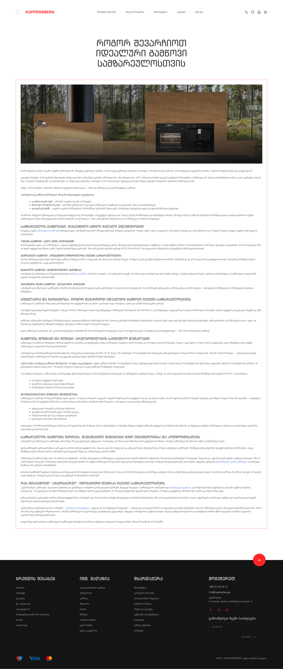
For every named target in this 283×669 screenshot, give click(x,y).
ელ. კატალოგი (23, 603)
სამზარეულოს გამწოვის (48, 230)
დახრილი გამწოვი (78, 273)
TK (227, 610)
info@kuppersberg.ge (219, 592)
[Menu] (17, 12)
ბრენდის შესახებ (106, 11)
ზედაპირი (84, 603)
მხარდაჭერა (160, 11)
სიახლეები (139, 619)
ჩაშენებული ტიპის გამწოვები (233, 461)
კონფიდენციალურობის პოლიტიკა (32, 614)
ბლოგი (199, 11)
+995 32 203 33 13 (218, 587)
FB (210, 610)
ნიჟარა (83, 609)
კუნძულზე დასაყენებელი (78, 508)
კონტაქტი (20, 593)
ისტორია (20, 587)
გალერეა (20, 598)
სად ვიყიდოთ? (23, 609)
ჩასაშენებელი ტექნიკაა (180, 487)
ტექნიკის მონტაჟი (142, 603)
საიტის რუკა (22, 625)
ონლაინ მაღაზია (135, 11)
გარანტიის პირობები (144, 593)
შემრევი (84, 614)
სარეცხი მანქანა (88, 619)
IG (219, 610)
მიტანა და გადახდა (143, 609)
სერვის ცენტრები (142, 625)
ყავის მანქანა (86, 625)
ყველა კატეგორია (88, 630)
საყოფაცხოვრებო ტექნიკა (92, 587)
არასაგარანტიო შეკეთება (146, 598)
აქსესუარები (86, 593)
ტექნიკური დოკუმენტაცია (146, 614)
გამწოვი (84, 598)
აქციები (181, 11)
